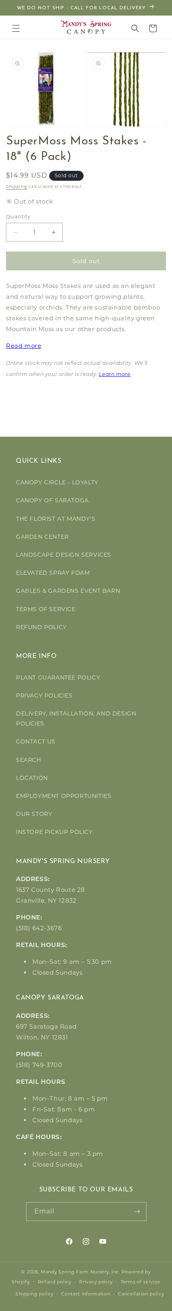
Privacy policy (96, 1282)
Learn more (114, 374)
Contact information (85, 1294)
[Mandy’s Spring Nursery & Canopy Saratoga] (86, 27)
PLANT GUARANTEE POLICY (58, 677)
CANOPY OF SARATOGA (52, 500)
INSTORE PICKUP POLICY (54, 831)
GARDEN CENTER (42, 536)
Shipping (16, 186)
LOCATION (32, 777)
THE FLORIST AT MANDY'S (55, 518)
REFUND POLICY (41, 627)
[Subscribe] (137, 1211)
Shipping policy (35, 1294)
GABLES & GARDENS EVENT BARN (68, 590)
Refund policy (55, 1282)
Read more (23, 346)
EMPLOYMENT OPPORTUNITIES (63, 795)
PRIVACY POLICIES (44, 695)
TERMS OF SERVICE (46, 609)
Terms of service (140, 1282)
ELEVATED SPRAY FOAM (53, 572)
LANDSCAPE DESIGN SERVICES (63, 554)
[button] (16, 28)
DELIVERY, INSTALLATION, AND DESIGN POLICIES (76, 718)
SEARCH (28, 759)
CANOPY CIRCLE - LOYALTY (57, 482)
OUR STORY (34, 813)
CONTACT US (36, 741)
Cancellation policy (141, 1294)
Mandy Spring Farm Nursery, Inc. (80, 1272)
